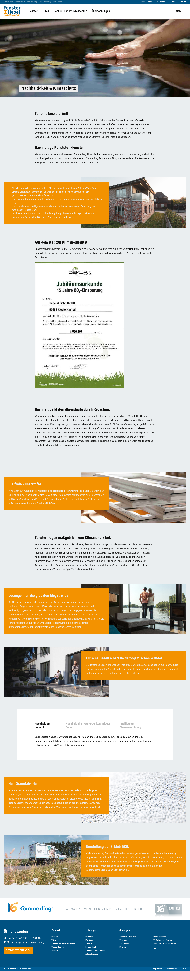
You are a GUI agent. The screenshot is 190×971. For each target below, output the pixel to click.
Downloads (161, 2)
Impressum (157, 969)
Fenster (54, 936)
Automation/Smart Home (95, 951)
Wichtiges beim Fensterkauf (164, 943)
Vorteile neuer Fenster (162, 940)
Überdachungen (57, 947)
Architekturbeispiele (127, 936)
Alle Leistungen (91, 954)
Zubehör (54, 951)
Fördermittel (90, 947)
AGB (184, 969)
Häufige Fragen (146, 2)
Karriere (172, 2)
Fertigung (89, 936)
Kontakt (183, 2)
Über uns (123, 940)
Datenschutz (172, 969)
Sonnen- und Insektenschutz (63, 943)
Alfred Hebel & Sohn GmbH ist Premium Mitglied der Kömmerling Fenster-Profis (33, 2)
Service (88, 943)
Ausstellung (124, 943)
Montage (89, 940)
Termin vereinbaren (18, 950)
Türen (53, 940)
